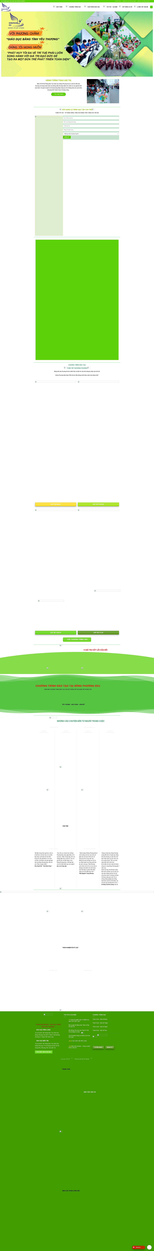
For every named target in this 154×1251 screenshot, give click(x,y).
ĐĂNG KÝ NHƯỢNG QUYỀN (143, 1)
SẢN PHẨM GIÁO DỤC (94, 7)
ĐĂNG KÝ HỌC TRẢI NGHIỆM (129, 1)
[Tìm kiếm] (152, 1)
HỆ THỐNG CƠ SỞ (127, 7)
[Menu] (151, 7)
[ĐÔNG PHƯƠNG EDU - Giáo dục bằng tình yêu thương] (9, 6)
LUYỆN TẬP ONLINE (142, 7)
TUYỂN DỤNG (118, 1)
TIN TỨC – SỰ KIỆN (112, 7)
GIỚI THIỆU (59, 7)
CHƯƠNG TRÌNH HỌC (75, 7)
